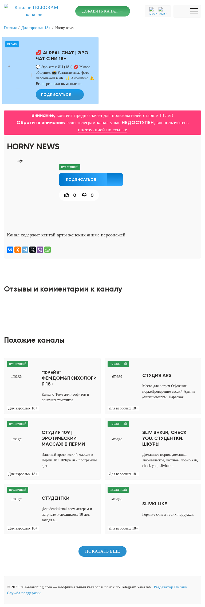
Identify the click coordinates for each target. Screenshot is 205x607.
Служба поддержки (24, 593)
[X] (32, 250)
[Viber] (40, 250)
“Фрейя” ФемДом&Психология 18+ (69, 378)
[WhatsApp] (47, 250)
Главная (10, 28)
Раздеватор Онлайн (170, 587)
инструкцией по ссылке (102, 129)
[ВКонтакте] (10, 250)
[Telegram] (25, 250)
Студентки (55, 498)
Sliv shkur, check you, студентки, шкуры (164, 438)
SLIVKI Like (154, 504)
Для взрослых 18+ (35, 28)
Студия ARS (157, 375)
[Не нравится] (83, 195)
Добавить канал (102, 11)
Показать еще (102, 551)
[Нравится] (64, 195)
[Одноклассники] (17, 250)
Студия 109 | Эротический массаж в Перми (63, 438)
